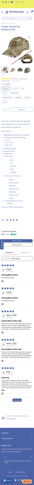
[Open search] (3, 258)
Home (2, 23)
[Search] (30, 18)
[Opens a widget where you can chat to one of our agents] (27, 481)
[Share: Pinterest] (14, 220)
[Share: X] (10, 220)
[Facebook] (2, 2)
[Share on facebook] (2, 281)
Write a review (17, 241)
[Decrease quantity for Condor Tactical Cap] (3, 109)
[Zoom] (29, 37)
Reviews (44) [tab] (9, 252)
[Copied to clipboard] (16, 220)
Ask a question (17, 245)
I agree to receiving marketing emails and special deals (18, 461)
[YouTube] (12, 2)
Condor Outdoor (5, 81)
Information (5, 433)
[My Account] (27, 12)
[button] (6, 78)
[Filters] (8, 258)
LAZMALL (22, 2)
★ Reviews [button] (2, 244)
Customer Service (7, 438)
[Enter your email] (31, 457)
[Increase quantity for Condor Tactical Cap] (8, 109)
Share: (3, 220)
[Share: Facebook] (7, 220)
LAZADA (17, 2)
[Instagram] (8, 2)
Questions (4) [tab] (25, 252)
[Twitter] (5, 2)
